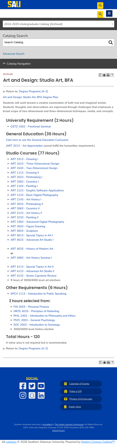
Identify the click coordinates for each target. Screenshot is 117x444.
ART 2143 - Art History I (26, 199)
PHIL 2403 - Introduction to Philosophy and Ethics (45, 316)
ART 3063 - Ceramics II (25, 208)
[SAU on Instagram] (23, 395)
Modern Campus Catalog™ (98, 442)
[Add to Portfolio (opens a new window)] (104, 75)
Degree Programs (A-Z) (33, 91)
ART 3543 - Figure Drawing (28, 226)
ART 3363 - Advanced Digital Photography (37, 222)
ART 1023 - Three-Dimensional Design (35, 163)
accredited (47, 424)
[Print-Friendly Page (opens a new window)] (108, 75)
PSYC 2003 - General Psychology (34, 320)
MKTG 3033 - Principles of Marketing (36, 311)
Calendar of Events (79, 383)
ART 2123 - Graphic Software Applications (37, 190)
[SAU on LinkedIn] (41, 395)
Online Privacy (58, 430)
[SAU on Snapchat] (32, 395)
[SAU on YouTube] (41, 386)
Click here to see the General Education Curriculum (37, 140)
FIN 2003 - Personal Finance (31, 307)
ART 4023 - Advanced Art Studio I (32, 240)
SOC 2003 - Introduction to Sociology (37, 324)
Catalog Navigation (19, 63)
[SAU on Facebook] (23, 386)
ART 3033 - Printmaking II (27, 204)
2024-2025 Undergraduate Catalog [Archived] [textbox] (33, 24)
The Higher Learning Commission (69, 424)
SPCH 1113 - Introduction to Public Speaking (38, 293)
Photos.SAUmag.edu (80, 399)
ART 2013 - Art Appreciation (25, 145)
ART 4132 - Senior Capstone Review (34, 275)
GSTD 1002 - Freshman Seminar (31, 126)
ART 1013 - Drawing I (24, 159)
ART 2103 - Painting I (24, 186)
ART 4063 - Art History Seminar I (31, 258)
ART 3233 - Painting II (25, 217)
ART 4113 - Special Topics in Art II (32, 267)
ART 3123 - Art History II (26, 213)
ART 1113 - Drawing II (25, 172)
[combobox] (58, 24)
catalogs (11, 442)
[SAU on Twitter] (32, 386)
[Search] (110, 42)
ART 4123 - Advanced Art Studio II (32, 271)
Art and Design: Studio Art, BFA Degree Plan (30, 97)
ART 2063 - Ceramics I (25, 181)
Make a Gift (75, 391)
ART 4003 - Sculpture (24, 231)
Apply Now (75, 406)
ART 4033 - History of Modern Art (32, 249)
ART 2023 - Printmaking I (26, 177)
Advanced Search (13, 54)
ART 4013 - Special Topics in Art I (32, 235)
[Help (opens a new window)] (112, 75)
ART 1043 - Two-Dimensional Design (34, 168)
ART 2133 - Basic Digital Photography (34, 195)
